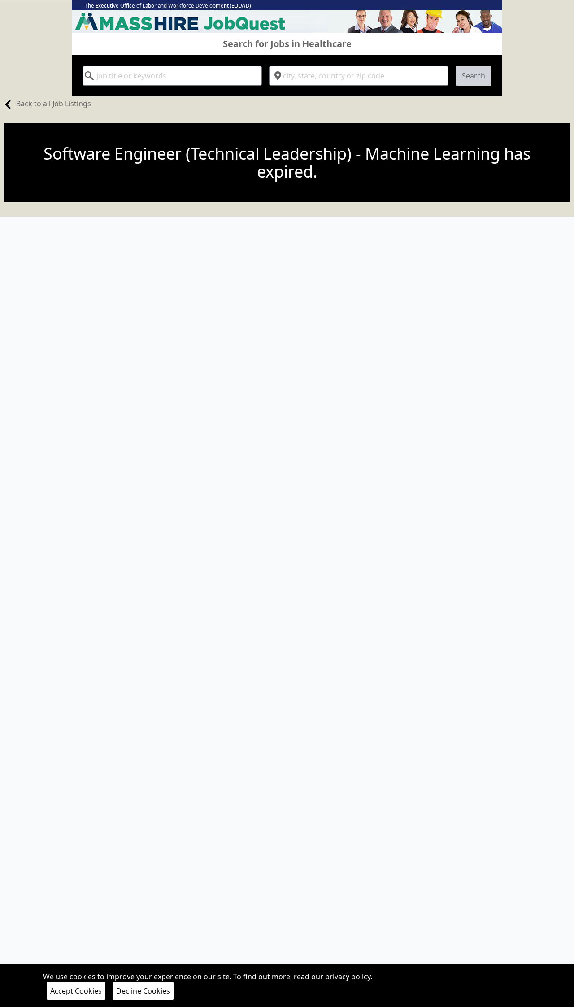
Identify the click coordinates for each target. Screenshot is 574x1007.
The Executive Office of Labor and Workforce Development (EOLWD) (168, 5)
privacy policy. (348, 976)
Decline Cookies (143, 991)
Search (473, 76)
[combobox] (172, 76)
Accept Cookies (76, 991)
